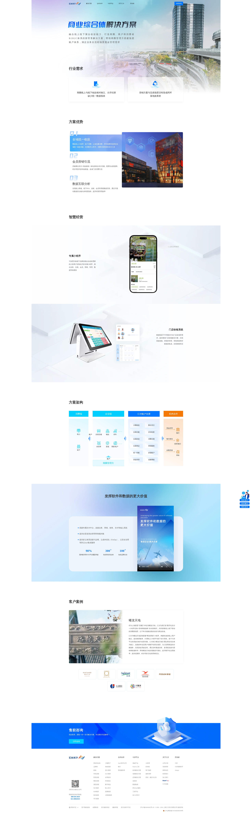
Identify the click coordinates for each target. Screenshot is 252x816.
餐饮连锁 (96, 781)
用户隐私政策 (86, 807)
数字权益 (108, 784)
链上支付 (108, 788)
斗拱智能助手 (179, 766)
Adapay (177, 770)
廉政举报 (115, 807)
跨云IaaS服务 (137, 788)
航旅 (95, 770)
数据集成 (135, 784)
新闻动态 (165, 770)
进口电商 (108, 770)
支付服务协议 (105, 807)
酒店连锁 (96, 784)
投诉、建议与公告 (151, 777)
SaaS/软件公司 (122, 763)
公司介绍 (165, 763)
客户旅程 (148, 770)
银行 (119, 766)
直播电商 (108, 791)
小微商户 (108, 763)
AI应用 (148, 763)
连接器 (135, 781)
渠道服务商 (121, 770)
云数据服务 (108, 795)
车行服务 (96, 798)
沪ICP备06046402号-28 (147, 807)
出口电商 (108, 774)
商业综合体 (97, 763)
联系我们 (165, 774)
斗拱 (176, 763)
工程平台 (135, 791)
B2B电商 (96, 791)
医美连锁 (96, 777)
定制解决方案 (137, 777)
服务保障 (148, 774)
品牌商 (96, 766)
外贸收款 (108, 781)
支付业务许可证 (126, 807)
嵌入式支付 (136, 795)
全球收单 (108, 777)
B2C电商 (96, 788)
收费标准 (95, 807)
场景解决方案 (137, 774)
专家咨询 (179, 3)
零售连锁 (96, 774)
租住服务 (96, 795)
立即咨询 (76, 741)
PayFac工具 (136, 766)
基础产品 (135, 763)
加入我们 (165, 777)
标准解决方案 (137, 770)
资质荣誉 (165, 766)
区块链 (148, 766)
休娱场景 (108, 766)
